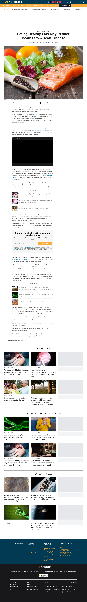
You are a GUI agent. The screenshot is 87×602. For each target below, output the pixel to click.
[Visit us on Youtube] (55, 2)
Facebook (22, 336)
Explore (56, 5)
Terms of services (30, 247)
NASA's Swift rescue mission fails (39, 9)
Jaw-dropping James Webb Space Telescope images (49, 548)
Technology (49, 5)
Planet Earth (36, 5)
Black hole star (67, 9)
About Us (48, 582)
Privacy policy (14, 586)
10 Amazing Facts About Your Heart (38, 187)
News (57, 42)
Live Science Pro (78, 9)
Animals (8, 5)
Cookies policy (32, 586)
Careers (12, 589)
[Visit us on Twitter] (51, 2)
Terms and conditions (69, 582)
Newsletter (50, 102)
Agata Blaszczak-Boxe (35, 42)
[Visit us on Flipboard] (58, 2)
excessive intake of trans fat (19, 259)
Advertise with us (51, 586)
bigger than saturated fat (42, 130)
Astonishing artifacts (33, 552)
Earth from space (32, 549)
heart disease (34, 114)
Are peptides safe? (55, 9)
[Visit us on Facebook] (48, 2)
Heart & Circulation (45, 31)
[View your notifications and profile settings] (80, 2)
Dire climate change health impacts (19, 9)
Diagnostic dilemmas (33, 550)
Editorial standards (33, 589)
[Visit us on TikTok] (60, 2)
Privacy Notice (16, 248)
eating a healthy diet (32, 321)
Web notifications (68, 586)
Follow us (43, 102)
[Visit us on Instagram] (53, 2)
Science (29, 5)
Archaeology (16, 5)
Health (23, 5)
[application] (32, 151)
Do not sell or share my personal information (69, 591)
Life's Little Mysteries (33, 547)
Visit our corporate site (69, 571)
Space (42, 5)
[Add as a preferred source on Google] (43, 575)
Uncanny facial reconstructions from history (48, 559)
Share (15, 102)
